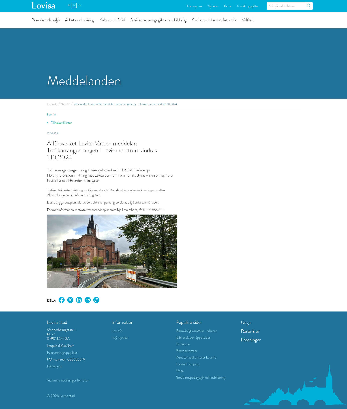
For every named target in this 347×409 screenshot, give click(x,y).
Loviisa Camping (187, 364)
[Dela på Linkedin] (79, 300)
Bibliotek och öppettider (193, 337)
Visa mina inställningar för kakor (68, 380)
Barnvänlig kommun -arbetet (196, 330)
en (79, 5)
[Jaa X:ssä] (70, 300)
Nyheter (213, 5)
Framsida (52, 104)
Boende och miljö (46, 20)
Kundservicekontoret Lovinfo (196, 357)
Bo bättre (183, 344)
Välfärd (247, 20)
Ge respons (194, 5)
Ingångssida (120, 337)
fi (69, 5)
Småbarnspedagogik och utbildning (158, 20)
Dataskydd (54, 366)
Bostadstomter (186, 350)
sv (74, 5)
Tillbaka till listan (61, 122)
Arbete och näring (79, 20)
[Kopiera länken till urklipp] (96, 300)
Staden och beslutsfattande (214, 20)
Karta (227, 5)
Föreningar (251, 339)
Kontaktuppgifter (248, 5)
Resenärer (250, 331)
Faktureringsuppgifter (62, 352)
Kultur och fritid (112, 20)
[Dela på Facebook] (61, 300)
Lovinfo (117, 330)
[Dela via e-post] (87, 300)
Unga (180, 370)
